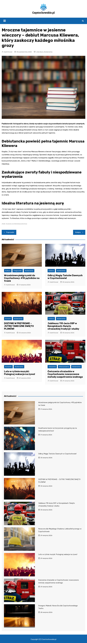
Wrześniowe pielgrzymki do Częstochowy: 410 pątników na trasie (21, 278)
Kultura (7, 271)
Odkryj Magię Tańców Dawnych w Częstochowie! (65, 276)
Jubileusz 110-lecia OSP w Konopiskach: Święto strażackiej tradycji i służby (63, 326)
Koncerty (8, 367)
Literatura (39, 52)
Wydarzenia (48, 52)
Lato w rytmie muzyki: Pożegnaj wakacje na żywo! (19, 372)
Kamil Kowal (8, 52)
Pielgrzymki (18, 271)
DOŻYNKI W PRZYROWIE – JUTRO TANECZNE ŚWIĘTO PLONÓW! (19, 326)
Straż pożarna (64, 367)
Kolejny (78, 232)
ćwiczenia (52, 367)
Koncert (8, 318)
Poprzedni (10, 232)
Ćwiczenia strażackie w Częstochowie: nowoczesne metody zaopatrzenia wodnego (65, 374)
